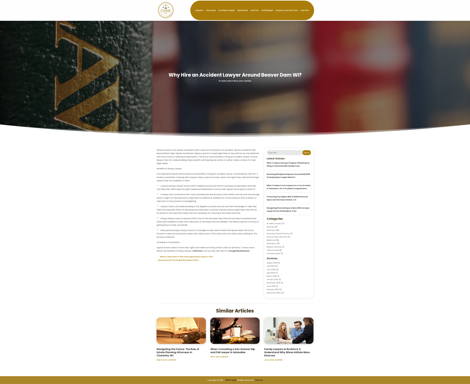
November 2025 (273, 283)
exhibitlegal (267, 10)
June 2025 (271, 286)
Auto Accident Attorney (277, 237)
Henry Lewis (226, 81)
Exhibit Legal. (231, 380)
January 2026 (272, 279)
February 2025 (273, 289)
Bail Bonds (242, 10)
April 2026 (271, 273)
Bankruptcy (271, 243)
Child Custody (273, 250)
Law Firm (254, 10)
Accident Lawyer (226, 10)
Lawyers (199, 10)
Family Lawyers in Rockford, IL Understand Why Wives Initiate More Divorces (287, 352)
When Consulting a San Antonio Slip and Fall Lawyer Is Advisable (232, 350)
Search (307, 152)
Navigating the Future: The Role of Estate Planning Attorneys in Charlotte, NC (178, 352)
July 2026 (271, 266)
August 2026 (272, 263)
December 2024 (274, 293)
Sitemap (259, 380)
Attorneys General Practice (278, 233)
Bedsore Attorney (274, 247)
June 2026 (271, 269)
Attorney (270, 227)
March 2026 (272, 276)
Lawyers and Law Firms (287, 10)
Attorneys (211, 10)
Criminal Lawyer (273, 253)
